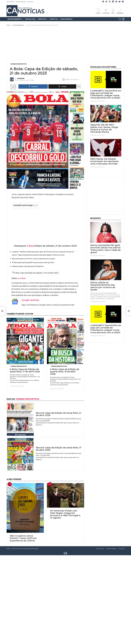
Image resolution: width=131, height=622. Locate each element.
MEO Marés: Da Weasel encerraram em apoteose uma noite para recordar (104, 161)
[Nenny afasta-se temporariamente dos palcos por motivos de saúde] (105, 269)
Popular (106, 13)
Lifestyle (54, 19)
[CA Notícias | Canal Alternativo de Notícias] (65, 553)
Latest (98, 13)
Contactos (30, 1)
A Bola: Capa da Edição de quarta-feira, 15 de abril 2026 (64, 371)
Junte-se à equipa (21, 1)
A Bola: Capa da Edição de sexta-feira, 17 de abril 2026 (25, 370)
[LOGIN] (123, 19)
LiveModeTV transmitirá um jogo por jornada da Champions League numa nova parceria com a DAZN (105, 94)
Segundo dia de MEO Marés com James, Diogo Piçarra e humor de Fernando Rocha (104, 128)
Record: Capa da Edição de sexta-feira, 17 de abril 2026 (58, 448)
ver (35, 205)
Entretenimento (15, 19)
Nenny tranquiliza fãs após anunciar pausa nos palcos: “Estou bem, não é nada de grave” (105, 249)
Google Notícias (30, 300)
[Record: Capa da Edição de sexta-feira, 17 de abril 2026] (20, 454)
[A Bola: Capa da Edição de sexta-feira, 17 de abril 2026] (25, 341)
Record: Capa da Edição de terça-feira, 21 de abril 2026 (58, 414)
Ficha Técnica (10, 1)
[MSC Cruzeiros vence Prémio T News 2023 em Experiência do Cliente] (25, 508)
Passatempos (66, 19)
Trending (120, 13)
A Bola (30, 245)
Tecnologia (30, 19)
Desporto (42, 19)
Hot (112, 13)
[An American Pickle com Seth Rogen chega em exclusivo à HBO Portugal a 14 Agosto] (65, 495)
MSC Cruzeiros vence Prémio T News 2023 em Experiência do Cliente (23, 538)
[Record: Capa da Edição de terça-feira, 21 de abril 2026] (20, 419)
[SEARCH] (120, 19)
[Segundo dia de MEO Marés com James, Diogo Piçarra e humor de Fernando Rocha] (105, 113)
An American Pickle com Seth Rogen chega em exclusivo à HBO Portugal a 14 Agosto (65, 514)
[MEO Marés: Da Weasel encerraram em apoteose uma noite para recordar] (105, 147)
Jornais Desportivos (19, 366)
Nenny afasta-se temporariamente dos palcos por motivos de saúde (102, 286)
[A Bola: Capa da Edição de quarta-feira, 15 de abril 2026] (65, 341)
